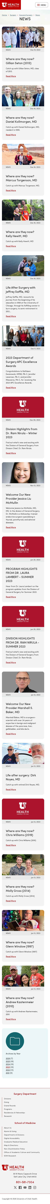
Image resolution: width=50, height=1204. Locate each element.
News (37, 15)
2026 (8, 1058)
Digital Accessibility (12, 1138)
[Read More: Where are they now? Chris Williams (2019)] (23, 809)
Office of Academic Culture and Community (22, 1152)
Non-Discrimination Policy (14, 1149)
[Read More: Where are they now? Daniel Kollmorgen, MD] (23, 95)
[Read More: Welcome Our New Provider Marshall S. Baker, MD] (23, 682)
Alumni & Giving (10, 1131)
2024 (8, 1064)
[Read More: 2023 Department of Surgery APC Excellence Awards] (23, 335)
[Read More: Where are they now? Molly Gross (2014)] (23, 864)
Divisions (7, 1098)
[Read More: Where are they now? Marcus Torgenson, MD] (23, 154)
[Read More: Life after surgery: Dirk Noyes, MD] (23, 753)
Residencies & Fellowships (14, 1112)
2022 (8, 1070)
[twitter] (15, 1187)
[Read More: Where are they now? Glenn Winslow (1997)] (23, 920)
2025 (8, 1061)
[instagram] (34, 1187)
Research (8, 1116)
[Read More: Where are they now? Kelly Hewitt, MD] (23, 209)
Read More (11, 76)
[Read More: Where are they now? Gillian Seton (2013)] (23, 37)
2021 (7, 1073)
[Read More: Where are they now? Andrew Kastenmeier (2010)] (23, 976)
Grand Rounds (10, 1105)
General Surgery (25, 15)
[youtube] (25, 1187)
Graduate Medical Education (16, 1142)
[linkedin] (29, 1187)
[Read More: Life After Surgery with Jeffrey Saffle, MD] (23, 265)
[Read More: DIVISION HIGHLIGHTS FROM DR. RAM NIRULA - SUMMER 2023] (23, 616)
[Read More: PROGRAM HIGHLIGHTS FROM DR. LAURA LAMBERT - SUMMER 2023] (23, 546)
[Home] (10, 5)
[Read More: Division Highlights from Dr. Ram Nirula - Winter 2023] (23, 407)
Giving (6, 1102)
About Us (7, 1128)
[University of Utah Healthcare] (25, 1167)
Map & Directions (11, 1145)
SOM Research (10, 1156)
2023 (8, 1067)
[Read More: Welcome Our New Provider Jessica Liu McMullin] (23, 472)
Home (4, 15)
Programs (8, 1109)
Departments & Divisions (14, 1135)
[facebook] (20, 1187)
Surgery (13, 15)
